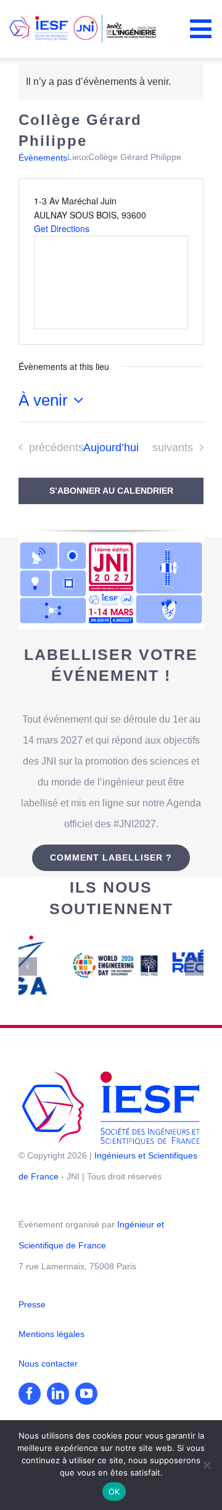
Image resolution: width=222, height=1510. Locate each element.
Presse (32, 1286)
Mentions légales (51, 1315)
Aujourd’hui (111, 447)
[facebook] (29, 1375)
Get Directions (61, 228)
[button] (27, 957)
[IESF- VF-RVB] (111, 1057)
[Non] (206, 1465)
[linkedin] (58, 1375)
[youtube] (86, 1375)
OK (114, 1491)
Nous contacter (48, 1345)
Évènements (42, 158)
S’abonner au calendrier (111, 491)
